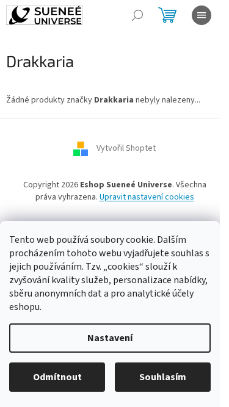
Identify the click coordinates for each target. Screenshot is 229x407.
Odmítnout (57, 377)
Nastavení (110, 338)
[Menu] (201, 15)
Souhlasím (162, 377)
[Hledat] (137, 15)
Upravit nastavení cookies (147, 197)
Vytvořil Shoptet (126, 149)
